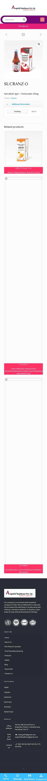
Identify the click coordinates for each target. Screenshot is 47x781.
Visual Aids (9, 669)
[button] (39, 44)
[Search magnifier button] (24, 19)
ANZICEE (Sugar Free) (23, 168)
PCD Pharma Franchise (13, 647)
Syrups (13, 98)
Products (8, 656)
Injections (7, 697)
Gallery (7, 660)
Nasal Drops (8, 712)
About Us (8, 642)
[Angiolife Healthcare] (24, 7)
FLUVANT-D (23, 364)
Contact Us (9, 673)
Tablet (6, 687)
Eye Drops (8, 702)
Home (7, 638)
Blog (6, 665)
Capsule (7, 692)
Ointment (7, 707)
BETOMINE (23, 565)
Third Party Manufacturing (14, 651)
